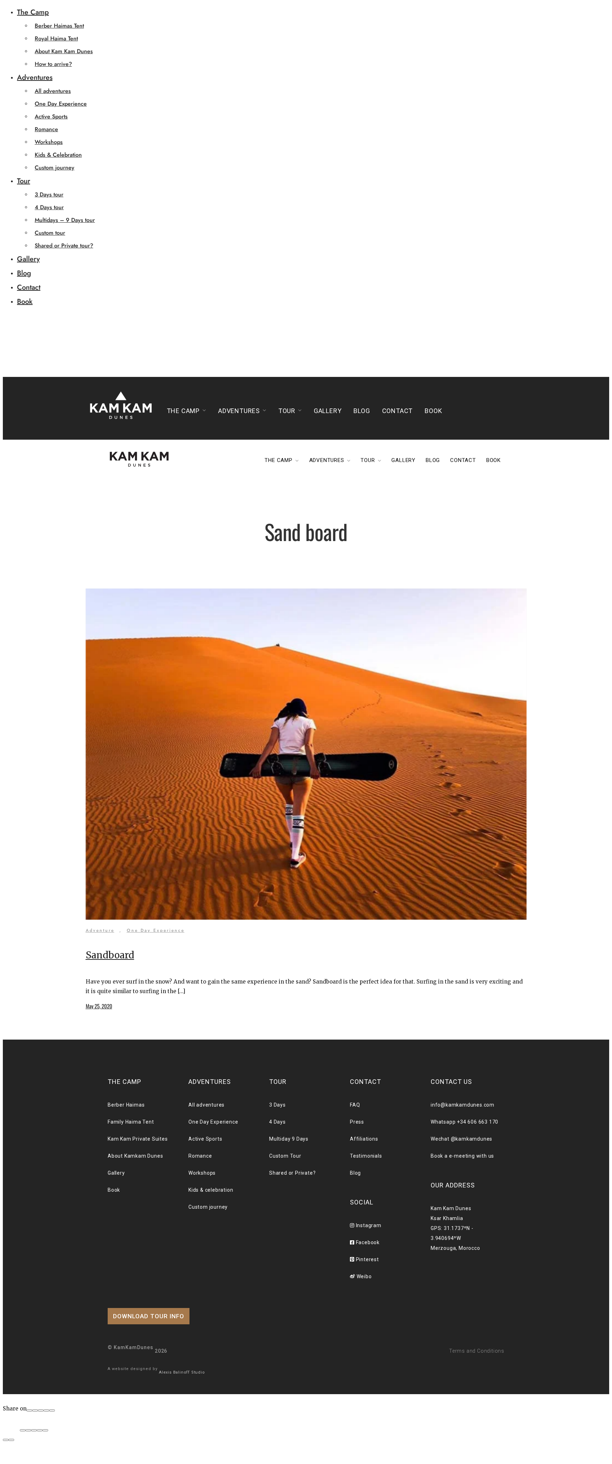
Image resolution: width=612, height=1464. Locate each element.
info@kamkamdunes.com (462, 1105)
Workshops (49, 142)
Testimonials (366, 1156)
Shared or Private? (292, 1173)
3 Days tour (49, 194)
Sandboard (110, 955)
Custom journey (54, 167)
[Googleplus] (35, 1410)
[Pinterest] (46, 1410)
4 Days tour (49, 207)
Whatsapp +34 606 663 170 (464, 1122)
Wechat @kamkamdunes (461, 1139)
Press (357, 1122)
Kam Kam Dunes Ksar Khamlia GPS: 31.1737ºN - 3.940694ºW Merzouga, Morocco (455, 1228)
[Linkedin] (52, 1410)
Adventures (34, 77)
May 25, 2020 (99, 1006)
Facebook (367, 1242)
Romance (46, 129)
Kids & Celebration (58, 155)
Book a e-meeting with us (462, 1156)
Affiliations (364, 1139)
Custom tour (50, 233)
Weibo (363, 1276)
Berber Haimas (126, 1105)
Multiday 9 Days (288, 1139)
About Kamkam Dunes (135, 1156)
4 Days (277, 1122)
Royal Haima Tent (56, 38)
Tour (23, 181)
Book (25, 301)
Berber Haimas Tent (59, 26)
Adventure (100, 930)
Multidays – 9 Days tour (65, 220)
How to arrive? (53, 64)
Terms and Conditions (476, 1351)
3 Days (277, 1105)
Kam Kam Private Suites (138, 1139)
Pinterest (367, 1259)
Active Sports (51, 116)
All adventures (53, 91)
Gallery (28, 259)
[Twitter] (41, 1410)
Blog (24, 273)
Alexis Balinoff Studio (182, 1372)
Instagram (368, 1225)
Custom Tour (285, 1156)
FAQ (355, 1105)
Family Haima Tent (131, 1122)
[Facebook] (29, 1410)
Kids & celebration (210, 1190)
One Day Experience (61, 104)
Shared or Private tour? (64, 245)
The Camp (33, 12)
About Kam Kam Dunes (64, 51)
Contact (28, 287)
